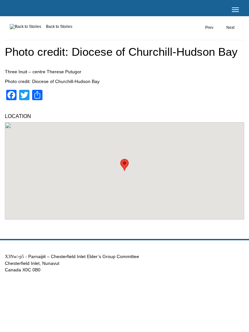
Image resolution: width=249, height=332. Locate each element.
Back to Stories (59, 26)
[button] (124, 164)
